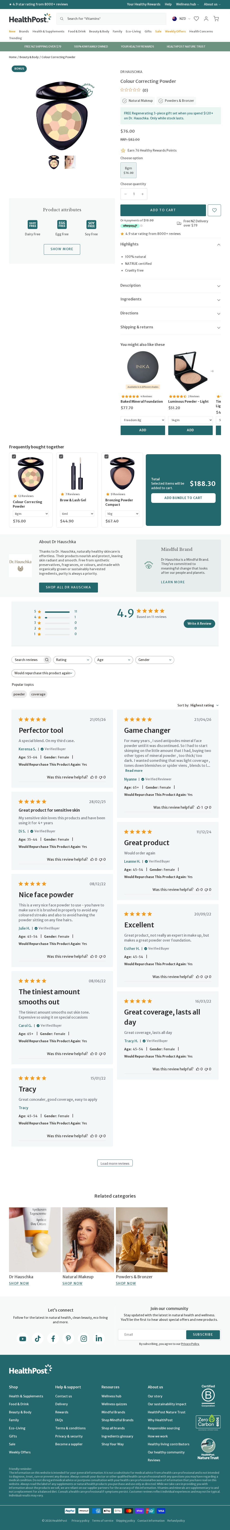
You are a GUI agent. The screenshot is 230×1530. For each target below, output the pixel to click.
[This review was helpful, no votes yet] (92, 777)
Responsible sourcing (164, 1428)
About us (210, 4)
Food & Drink (77, 31)
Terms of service (102, 1520)
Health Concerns (201, 31)
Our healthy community (166, 1452)
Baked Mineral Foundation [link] (142, 402)
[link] (143, 371)
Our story (155, 1396)
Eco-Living (133, 31)
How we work (158, 1436)
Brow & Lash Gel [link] (73, 500)
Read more (134, 771)
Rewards (61, 1412)
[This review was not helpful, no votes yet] (100, 777)
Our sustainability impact (167, 1404)
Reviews (154, 1460)
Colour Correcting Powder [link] (27, 504)
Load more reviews (115, 1164)
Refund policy (176, 1520)
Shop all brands (113, 1428)
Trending (15, 38)
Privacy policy (80, 1520)
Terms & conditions (70, 1428)
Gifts (148, 31)
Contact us (63, 1396)
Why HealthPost (160, 1420)
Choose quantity (133, 184)
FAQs (59, 1420)
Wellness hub (186, 4)
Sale (158, 31)
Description (130, 285)
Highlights (129, 244)
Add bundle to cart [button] (183, 498)
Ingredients (131, 299)
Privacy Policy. (190, 1344)
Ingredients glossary (117, 1436)
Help (168, 4)
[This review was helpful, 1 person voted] (198, 807)
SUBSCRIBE (203, 1335)
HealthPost (59, 1520)
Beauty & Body (99, 31)
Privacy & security (69, 1436)
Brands (24, 31)
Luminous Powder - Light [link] (188, 402)
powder (19, 694)
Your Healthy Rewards (143, 4)
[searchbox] (27, 659)
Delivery (61, 1404)
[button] (196, 19)
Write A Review (199, 624)
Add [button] (143, 430)
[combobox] (111, 19)
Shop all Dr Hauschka (68, 587)
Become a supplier (69, 1444)
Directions (129, 313)
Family (117, 31)
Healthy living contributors (168, 1444)
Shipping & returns (136, 327)
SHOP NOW (19, 1283)
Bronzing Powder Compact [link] (119, 502)
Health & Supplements (48, 31)
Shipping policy (125, 1520)
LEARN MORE (173, 582)
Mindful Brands (113, 1412)
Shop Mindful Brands (117, 1420)
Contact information (151, 1520)
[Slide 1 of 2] (53, 162)
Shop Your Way (113, 1444)
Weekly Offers (175, 31)
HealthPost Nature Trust (167, 1412)
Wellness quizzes (114, 1404)
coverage (38, 694)
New (12, 31)
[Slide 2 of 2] (70, 162)
